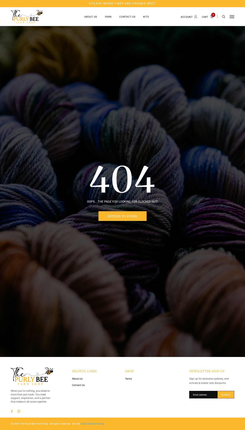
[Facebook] (12, 411)
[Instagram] (18, 411)
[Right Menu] (232, 16)
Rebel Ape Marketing (92, 423)
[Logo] (38, 16)
